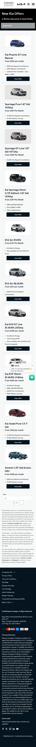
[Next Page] (21, 503)
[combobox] (18, 498)
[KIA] (21, 4)
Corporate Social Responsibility (13, 599)
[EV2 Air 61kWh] (18, 228)
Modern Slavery (7, 596)
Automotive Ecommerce (24, 736)
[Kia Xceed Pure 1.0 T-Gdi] (18, 411)
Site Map (5, 582)
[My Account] (28, 4)
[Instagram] (10, 728)
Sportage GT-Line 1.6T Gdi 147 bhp (17, 150)
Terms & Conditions (9, 579)
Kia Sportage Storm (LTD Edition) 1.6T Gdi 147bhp (17, 193)
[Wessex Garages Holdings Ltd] (8, 4)
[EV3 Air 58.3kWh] (18, 271)
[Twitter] (6, 728)
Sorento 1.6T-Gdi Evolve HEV (18, 469)
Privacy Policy (7, 576)
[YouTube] (17, 728)
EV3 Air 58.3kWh (14, 283)
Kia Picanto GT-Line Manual (15, 56)
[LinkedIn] (13, 728)
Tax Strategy (6, 589)
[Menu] (33, 4)
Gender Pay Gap (8, 586)
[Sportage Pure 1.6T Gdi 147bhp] (18, 92)
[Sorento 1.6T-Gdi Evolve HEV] (18, 455)
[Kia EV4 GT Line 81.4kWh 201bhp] (18, 312)
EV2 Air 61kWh (13, 239)
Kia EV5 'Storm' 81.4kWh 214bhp (14, 375)
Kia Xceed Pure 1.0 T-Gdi (16, 425)
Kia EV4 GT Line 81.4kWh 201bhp (14, 326)
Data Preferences (8, 592)
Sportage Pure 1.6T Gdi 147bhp (17, 106)
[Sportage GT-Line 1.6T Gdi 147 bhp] (18, 136)
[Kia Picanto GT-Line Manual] (18, 42)
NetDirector (8, 736)
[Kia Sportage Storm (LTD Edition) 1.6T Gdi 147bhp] (18, 178)
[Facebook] (3, 728)
